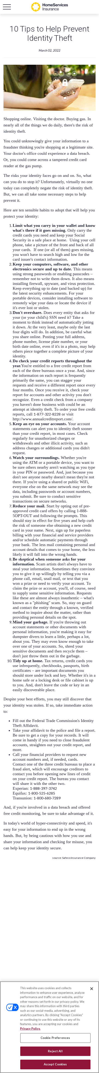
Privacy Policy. (30, 1028)
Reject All (55, 1051)
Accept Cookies (55, 1064)
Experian (20, 788)
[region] (49, 1027)
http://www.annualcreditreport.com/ (42, 419)
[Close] (92, 989)
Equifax (19, 793)
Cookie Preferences (55, 1038)
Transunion (22, 798)
